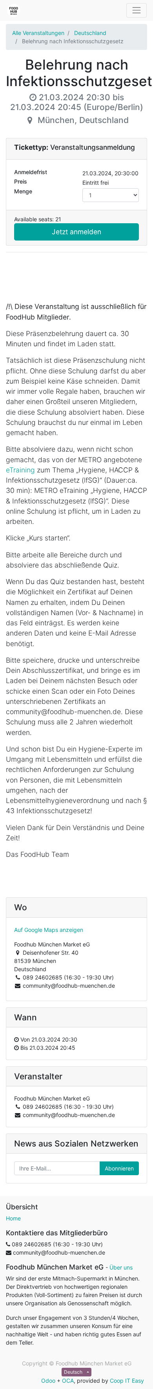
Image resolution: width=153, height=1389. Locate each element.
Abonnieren (119, 1168)
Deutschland (90, 32)
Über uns (121, 1267)
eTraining (20, 470)
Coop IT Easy (127, 1380)
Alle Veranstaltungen (38, 32)
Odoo (48, 1380)
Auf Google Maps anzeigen (48, 929)
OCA (68, 1380)
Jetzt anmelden (76, 232)
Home (13, 1218)
